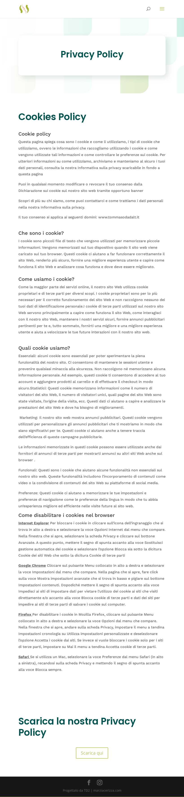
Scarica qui (92, 753)
